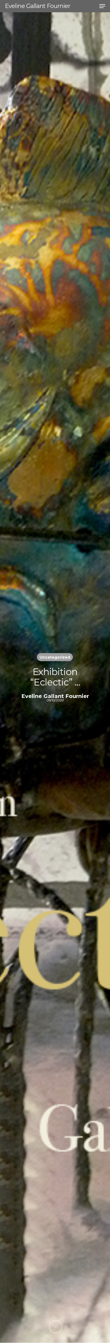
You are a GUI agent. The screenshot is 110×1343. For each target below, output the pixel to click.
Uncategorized (55, 657)
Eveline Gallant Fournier (37, 6)
